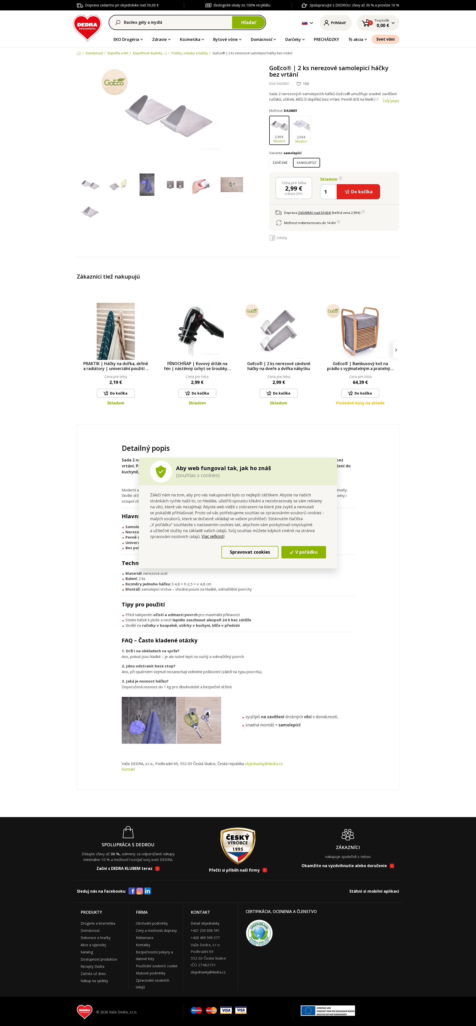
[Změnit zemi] (305, 23)
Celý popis (391, 100)
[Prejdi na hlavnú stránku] (87, 27)
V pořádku (306, 552)
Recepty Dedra (92, 966)
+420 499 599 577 (205, 937)
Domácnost (90, 930)
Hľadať (248, 22)
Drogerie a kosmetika (98, 923)
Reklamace (144, 937)
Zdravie (159, 39)
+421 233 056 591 (205, 930)
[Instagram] (139, 891)
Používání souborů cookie (157, 966)
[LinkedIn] (147, 891)
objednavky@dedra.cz (264, 763)
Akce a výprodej (93, 944)
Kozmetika (190, 39)
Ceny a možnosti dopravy (156, 930)
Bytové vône (225, 39)
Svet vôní (385, 39)
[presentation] (80, 350)
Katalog (87, 952)
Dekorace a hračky (96, 937)
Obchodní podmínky (152, 923)
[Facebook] (131, 891)
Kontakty (143, 944)
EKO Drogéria (126, 39)
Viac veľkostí (213, 536)
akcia (358, 39)
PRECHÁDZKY (326, 39)
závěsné (280, 163)
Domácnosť (261, 39)
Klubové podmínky (150, 973)
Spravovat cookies (250, 552)
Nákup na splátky (94, 980)
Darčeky (293, 39)
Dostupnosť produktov (99, 959)
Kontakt (128, 769)
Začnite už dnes (93, 973)
